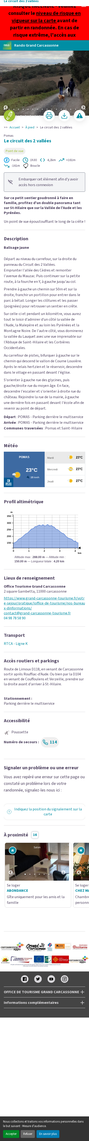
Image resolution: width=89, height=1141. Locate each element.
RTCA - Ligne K (16, 643)
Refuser (27, 1134)
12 (56, 109)
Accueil (14, 127)
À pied (29, 127)
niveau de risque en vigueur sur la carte (46, 16)
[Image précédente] (5, 78)
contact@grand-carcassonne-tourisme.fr (37, 613)
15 (70, 109)
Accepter (11, 1134)
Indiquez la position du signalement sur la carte (48, 812)
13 (61, 109)
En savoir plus (48, 1134)
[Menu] (84, 5)
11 (51, 109)
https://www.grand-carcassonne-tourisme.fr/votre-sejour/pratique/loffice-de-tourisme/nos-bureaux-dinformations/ (44, 603)
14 (66, 109)
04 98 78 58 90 (15, 618)
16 (75, 109)
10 (47, 109)
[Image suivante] (83, 78)
